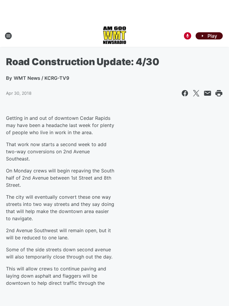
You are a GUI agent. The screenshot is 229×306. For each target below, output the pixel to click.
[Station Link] (114, 35)
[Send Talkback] (187, 35)
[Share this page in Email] (207, 93)
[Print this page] (219, 93)
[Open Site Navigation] (8, 35)
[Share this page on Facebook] (185, 93)
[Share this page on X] (196, 93)
